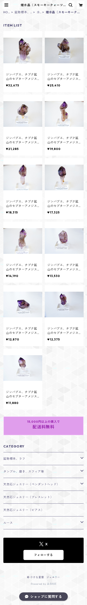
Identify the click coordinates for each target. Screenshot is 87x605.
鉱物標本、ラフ (22, 12)
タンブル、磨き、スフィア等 (23, 471)
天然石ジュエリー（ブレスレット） (28, 497)
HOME (5, 12)
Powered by (39, 583)
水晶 (38, 12)
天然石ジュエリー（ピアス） (23, 510)
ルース (8, 523)
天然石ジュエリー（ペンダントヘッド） (31, 484)
